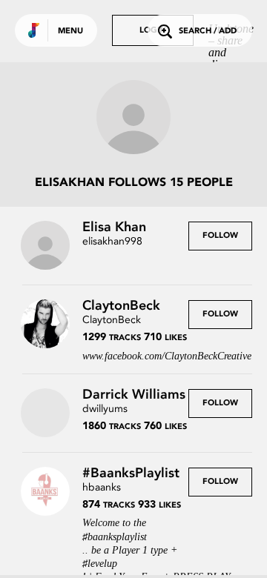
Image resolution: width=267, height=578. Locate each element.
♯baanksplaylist (114, 536)
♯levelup (99, 563)
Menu (70, 31)
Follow (220, 236)
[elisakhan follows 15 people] (133, 118)
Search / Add (208, 31)
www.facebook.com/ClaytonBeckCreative (166, 356)
